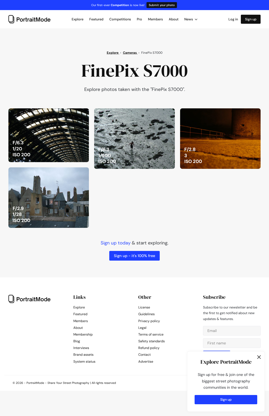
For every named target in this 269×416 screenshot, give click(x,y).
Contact (144, 354)
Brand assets (83, 354)
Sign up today (116, 243)
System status (84, 361)
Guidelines (146, 314)
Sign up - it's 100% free (134, 255)
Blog (76, 341)
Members (155, 19)
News (189, 19)
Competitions (120, 19)
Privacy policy (149, 321)
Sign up (250, 19)
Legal (142, 327)
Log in (233, 19)
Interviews (81, 348)
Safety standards (151, 341)
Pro (139, 19)
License (144, 307)
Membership (83, 334)
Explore (77, 19)
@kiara (79, 113)
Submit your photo (162, 5)
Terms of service (151, 334)
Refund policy (149, 348)
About (173, 19)
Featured (96, 19)
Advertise (145, 361)
